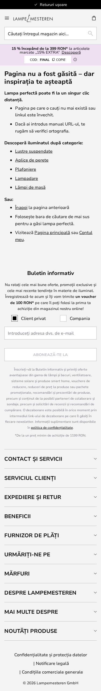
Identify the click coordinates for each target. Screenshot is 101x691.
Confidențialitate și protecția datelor (50, 654)
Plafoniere (25, 169)
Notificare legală (52, 663)
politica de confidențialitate (52, 427)
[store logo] (36, 18)
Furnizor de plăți (31, 535)
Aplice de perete (31, 160)
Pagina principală (52, 232)
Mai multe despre (31, 611)
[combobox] (50, 33)
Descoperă (71, 52)
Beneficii (17, 516)
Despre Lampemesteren (40, 592)
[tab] (50, 458)
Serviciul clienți (30, 477)
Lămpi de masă (30, 187)
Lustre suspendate (34, 151)
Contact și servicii (33, 458)
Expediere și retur (32, 497)
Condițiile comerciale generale (52, 672)
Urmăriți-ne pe (27, 554)
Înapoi (21, 207)
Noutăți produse (30, 630)
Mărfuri (17, 573)
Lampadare (26, 178)
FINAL (47, 59)
